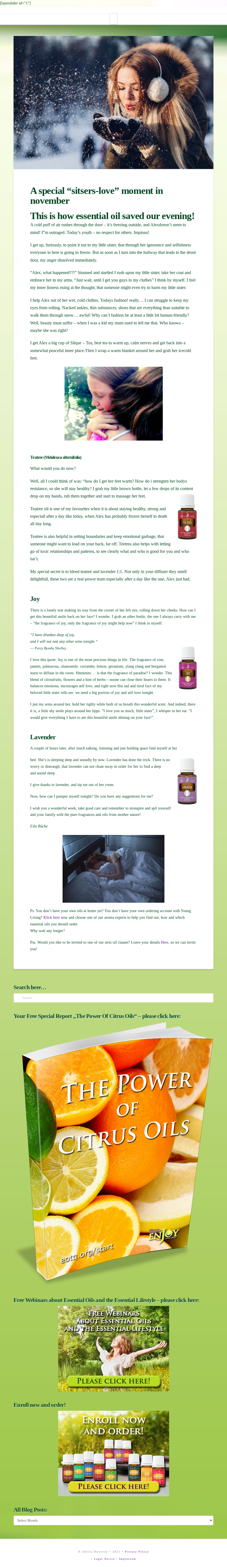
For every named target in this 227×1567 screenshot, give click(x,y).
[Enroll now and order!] (113, 1453)
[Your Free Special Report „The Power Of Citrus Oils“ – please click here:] (113, 1154)
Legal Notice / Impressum (115, 1558)
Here (164, 942)
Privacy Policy (137, 1551)
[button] (113, 19)
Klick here (51, 917)
